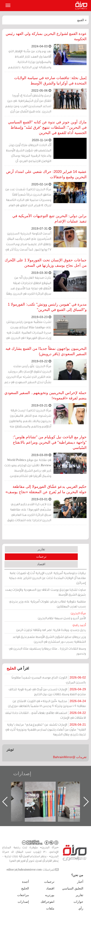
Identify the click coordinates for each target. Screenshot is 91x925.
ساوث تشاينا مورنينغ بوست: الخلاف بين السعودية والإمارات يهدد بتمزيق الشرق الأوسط (45, 592)
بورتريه (49, 895)
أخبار (80, 881)
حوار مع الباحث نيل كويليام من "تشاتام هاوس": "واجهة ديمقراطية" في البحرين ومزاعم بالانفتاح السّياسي (50, 442)
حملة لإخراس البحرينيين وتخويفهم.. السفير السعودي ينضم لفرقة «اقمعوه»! (45, 395)
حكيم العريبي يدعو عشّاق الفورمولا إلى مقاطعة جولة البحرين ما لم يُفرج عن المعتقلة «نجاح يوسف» (46, 489)
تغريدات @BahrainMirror (70, 757)
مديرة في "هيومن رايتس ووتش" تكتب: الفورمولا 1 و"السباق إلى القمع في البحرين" (47, 307)
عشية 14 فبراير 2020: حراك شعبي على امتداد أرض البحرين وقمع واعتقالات (46, 174)
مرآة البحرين (82, 5)
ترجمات (41, 556)
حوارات (78, 901)
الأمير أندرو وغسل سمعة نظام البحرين (62, 615)
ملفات (50, 908)
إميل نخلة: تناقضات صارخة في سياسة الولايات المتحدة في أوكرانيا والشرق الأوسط (50, 80)
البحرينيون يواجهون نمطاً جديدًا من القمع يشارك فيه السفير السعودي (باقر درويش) (46, 351)
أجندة (25, 881)
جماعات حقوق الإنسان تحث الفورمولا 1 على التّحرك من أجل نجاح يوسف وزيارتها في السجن (46, 263)
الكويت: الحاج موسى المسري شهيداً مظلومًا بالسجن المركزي (48, 680)
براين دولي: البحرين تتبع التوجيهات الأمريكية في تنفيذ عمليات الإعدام (49, 218)
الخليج (11, 668)
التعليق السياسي (72, 888)
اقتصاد (41, 564)
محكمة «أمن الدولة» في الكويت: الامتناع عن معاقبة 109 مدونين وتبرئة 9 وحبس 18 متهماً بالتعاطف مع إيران (47, 703)
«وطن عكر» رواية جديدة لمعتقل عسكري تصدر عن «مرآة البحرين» (39, 794)
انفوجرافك (47, 901)
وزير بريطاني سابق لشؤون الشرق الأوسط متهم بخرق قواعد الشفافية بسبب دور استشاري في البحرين (49, 639)
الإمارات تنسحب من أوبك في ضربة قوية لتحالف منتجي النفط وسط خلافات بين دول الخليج (47, 691)
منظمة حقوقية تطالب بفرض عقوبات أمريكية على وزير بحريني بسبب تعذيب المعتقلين (47, 604)
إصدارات (22, 773)
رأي (80, 908)
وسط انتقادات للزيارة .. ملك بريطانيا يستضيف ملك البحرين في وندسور (47, 651)
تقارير (41, 549)
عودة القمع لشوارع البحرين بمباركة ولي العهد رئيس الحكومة (46, 36)
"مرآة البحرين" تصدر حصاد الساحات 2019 (72, 792)
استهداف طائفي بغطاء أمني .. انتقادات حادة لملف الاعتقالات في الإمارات (45, 715)
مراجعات (23, 895)
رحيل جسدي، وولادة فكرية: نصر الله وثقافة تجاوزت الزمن (51, 627)
